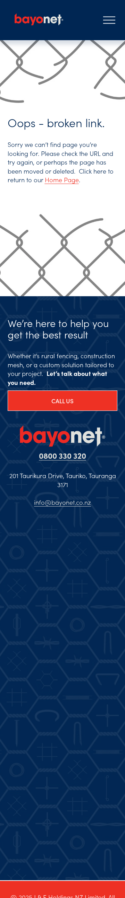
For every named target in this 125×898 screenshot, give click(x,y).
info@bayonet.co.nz (62, 502)
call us (62, 401)
